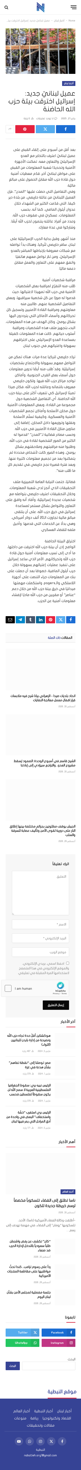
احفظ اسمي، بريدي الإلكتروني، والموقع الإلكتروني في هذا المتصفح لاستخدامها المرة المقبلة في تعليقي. (43, 968)
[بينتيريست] (25, 129)
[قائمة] (73, 7)
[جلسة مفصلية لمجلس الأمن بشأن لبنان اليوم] (65, 1297)
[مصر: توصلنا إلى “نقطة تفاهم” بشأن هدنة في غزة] (65, 1068)
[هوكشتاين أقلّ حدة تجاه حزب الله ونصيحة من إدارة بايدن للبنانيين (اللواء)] (65, 1041)
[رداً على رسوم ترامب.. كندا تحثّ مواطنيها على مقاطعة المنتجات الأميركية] (65, 1272)
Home (72, 20)
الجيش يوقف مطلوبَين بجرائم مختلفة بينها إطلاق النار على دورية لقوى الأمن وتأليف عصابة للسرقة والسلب (42, 831)
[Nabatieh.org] (41, 7)
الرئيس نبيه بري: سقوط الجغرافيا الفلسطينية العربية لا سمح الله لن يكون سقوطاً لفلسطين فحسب (29, 1090)
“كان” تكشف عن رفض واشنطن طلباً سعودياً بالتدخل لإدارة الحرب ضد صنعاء (30, 1246)
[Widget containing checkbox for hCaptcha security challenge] (35, 988)
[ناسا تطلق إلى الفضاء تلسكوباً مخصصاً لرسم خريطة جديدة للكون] (40, 1173)
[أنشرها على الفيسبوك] (65, 129)
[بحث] (6, 7)
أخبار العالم (68, 1191)
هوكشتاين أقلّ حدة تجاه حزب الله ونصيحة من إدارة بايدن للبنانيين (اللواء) (29, 1040)
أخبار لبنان (59, 20)
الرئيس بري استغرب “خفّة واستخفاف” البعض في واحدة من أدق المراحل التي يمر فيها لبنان (28, 1117)
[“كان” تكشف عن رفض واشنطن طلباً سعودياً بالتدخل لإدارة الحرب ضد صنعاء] (65, 1246)
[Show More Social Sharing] (10, 129)
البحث (71, 1359)
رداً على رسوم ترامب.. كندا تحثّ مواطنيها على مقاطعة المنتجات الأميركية (29, 1271)
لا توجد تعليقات (45, 118)
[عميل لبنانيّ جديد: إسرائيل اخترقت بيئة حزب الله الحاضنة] (40, 51)
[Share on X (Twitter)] (45, 129)
